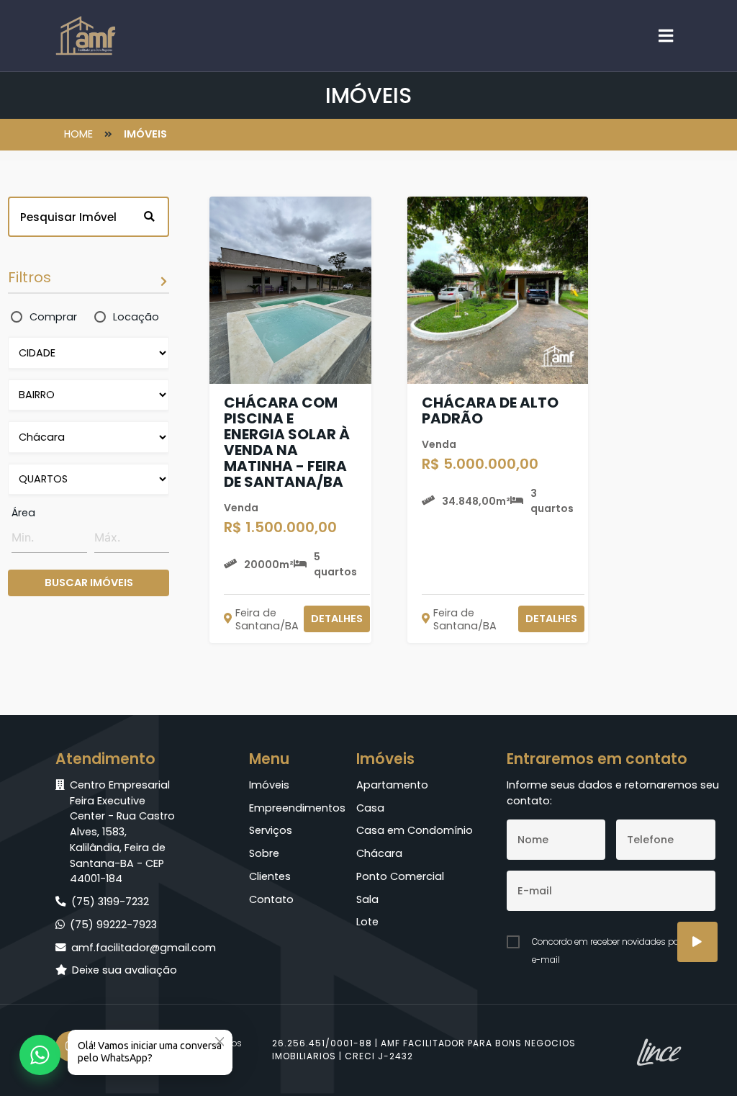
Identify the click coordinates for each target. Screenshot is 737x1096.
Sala (367, 899)
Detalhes (337, 618)
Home (80, 134)
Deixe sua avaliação (124, 970)
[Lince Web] (658, 1050)
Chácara (379, 853)
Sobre (264, 853)
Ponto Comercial (400, 876)
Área (23, 513)
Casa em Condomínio (414, 830)
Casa (370, 808)
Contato (271, 899)
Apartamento (392, 785)
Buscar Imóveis (89, 582)
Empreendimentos (290, 808)
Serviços (270, 830)
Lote (367, 922)
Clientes (270, 876)
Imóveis (145, 134)
